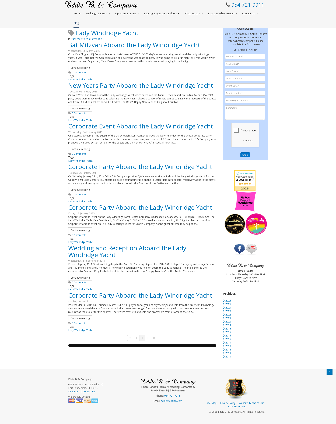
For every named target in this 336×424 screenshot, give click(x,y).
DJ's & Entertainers (125, 13)
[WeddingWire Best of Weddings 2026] (244, 180)
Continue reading (80, 67)
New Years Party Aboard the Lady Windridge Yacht (140, 85)
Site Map (211, 403)
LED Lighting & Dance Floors (160, 13)
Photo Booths (192, 13)
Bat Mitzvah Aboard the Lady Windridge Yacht (134, 45)
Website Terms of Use (251, 403)
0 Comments (79, 72)
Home (77, 13)
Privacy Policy (227, 403)
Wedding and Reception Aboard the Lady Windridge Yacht (127, 251)
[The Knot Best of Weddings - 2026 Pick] (245, 201)
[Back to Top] (329, 372)
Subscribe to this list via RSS (87, 39)
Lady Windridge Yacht (80, 79)
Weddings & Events (97, 13)
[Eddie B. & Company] (101, 5)
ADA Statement (237, 406)
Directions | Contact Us (81, 391)
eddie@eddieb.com (171, 401)
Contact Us (248, 13)
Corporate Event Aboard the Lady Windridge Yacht (140, 126)
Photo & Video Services (221, 13)
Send (245, 154)
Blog (76, 23)
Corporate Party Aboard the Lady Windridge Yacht (140, 167)
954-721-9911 (247, 4)
